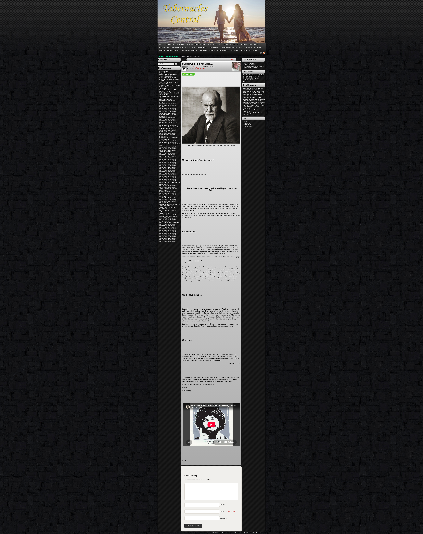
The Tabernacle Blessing (232, 47)
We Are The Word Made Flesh (168, 74)
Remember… (163, 116)
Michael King (193, 67)
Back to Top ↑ (259, 532)
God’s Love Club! (182, 50)
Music (212, 50)
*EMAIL (227, 512)
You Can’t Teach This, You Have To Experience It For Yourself (253, 67)
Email (261, 53)
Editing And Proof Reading (251, 76)
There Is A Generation (165, 158)
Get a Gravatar (230, 512)
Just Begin (162, 102)
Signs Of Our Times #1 (165, 91)
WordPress (236, 532)
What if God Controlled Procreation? (169, 222)
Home (161, 45)
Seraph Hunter (223, 50)
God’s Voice (190, 47)
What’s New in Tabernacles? (167, 150)
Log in (245, 121)
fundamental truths (171, 57)
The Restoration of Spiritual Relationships (167, 208)
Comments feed (247, 125)
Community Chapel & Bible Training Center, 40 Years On (169, 86)
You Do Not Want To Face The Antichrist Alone (168, 189)
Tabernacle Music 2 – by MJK (167, 90)
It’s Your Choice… (164, 84)
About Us (253, 50)
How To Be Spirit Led (238, 45)
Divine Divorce (177, 47)
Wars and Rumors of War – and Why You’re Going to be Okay (169, 204)
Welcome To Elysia (239, 50)
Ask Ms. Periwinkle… (249, 63)
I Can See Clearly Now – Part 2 (168, 198)
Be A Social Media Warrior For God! (253, 75)
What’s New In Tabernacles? (167, 101)
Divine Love (253, 45)
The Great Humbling (165, 151)
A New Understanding (165, 99)
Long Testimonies (166, 50)
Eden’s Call (162, 88)
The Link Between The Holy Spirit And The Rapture (169, 93)
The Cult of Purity (164, 213)
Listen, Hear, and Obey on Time (168, 82)
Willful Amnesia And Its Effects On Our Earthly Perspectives (169, 127)
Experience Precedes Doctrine (168, 216)
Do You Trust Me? (164, 221)
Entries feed (246, 123)
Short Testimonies (253, 47)
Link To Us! (246, 81)
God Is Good (162, 196)
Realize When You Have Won (167, 77)
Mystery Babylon (164, 139)
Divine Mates (164, 47)
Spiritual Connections (195, 45)
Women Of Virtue (164, 202)
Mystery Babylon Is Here (166, 76)
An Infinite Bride (163, 71)
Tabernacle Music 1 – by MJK (167, 114)
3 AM (160, 212)
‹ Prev (189, 59)
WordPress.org (247, 126)
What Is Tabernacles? (175, 45)
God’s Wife (214, 47)
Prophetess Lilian (199, 50)
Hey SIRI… (162, 107)
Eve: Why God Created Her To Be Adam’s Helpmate (254, 98)
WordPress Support (249, 79)
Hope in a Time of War (165, 131)
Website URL (224, 518)
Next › (233, 59)
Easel (243, 532)
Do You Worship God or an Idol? (168, 138)
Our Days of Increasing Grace (167, 192)
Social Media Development (251, 78)
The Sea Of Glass (258, 88)
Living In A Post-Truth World (167, 218)
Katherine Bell (247, 104)
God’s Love (202, 47)
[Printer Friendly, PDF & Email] (188, 74)
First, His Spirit (163, 73)
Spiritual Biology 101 (249, 64)
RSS (264, 53)
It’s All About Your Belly (217, 45)
